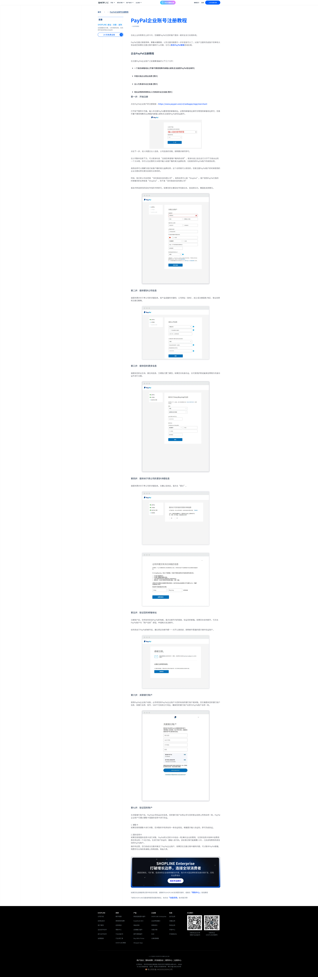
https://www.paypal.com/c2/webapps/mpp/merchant (182, 104)
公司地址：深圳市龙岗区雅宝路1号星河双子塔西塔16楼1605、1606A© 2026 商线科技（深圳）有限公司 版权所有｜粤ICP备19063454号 (159, 965)
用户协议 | (141, 960)
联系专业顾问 (175, 880)
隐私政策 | (150, 960)
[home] (103, 2)
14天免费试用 (213, 3)
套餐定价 (196, 3)
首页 (99, 12)
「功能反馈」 (173, 897)
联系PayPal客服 (177, 45)
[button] (113, 2)
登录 (202, 3)
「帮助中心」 (195, 892)
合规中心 (177, 960)
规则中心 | (169, 960)
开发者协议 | (159, 960)
